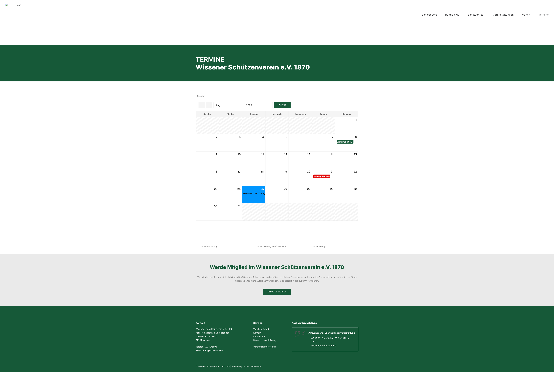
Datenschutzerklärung (264, 340)
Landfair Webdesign (252, 366)
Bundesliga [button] (452, 14)
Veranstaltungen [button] (503, 14)
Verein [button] (526, 14)
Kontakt (257, 332)
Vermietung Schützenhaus (345, 142)
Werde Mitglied (261, 329)
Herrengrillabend (322, 176)
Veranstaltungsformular (265, 346)
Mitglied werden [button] (277, 292)
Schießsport (429, 14)
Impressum (259, 336)
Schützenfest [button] (476, 14)
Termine (544, 14)
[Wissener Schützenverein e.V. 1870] (17, 15)
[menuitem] (432, 14)
